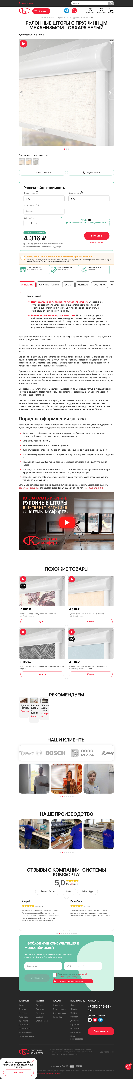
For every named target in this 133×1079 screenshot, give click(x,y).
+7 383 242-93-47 (99, 1008)
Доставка (40, 1009)
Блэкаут (22, 1009)
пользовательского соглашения (49, 1073)
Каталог (42, 11)
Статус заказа (42, 1021)
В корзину (96, 235)
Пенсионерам (59, 1009)
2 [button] (66, 149)
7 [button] (73, 796)
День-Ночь (24, 1024)
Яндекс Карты (47, 891)
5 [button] (68, 796)
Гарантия (40, 1013)
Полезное (74, 1028)
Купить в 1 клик (96, 242)
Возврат (39, 1017)
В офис (22, 1005)
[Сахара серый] (36, 161)
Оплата (39, 1005)
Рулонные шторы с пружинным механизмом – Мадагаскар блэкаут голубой (88, 667)
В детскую (23, 1021)
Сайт (68, 891)
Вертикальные (25, 1032)
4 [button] (66, 796)
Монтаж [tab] (83, 284)
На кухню (23, 1013)
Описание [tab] (27, 284)
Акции (57, 1000)
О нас (72, 1005)
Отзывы (73, 1009)
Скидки (73, 1013)
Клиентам (57, 1017)
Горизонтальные (26, 1036)
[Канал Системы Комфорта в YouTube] (95, 1020)
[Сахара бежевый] (22, 161)
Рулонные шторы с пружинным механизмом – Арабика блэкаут (39, 615)
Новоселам (58, 1005)
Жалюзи (24, 1000)
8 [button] (71, 933)
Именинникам (59, 1013)
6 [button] (70, 796)
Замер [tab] (68, 284)
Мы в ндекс (72, 884)
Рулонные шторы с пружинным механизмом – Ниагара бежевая (88, 615)
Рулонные (23, 1017)
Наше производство (76, 1037)
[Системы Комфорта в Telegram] (100, 1020)
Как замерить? (44, 172)
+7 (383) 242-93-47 (94, 488)
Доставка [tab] (100, 284)
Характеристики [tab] (49, 284)
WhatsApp (87, 891)
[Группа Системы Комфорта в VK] (90, 1020)
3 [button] (68, 149)
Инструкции (76, 1032)
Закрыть (19, 1072)
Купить (42, 621)
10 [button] (76, 933)
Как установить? (93, 172)
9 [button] (74, 933)
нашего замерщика (28, 488)
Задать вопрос (101, 1031)
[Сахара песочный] (29, 161)
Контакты (93, 1000)
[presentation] (44, 198)
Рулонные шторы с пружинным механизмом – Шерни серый (42, 667)
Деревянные (24, 1028)
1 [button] (64, 149)
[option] (66, 92)
